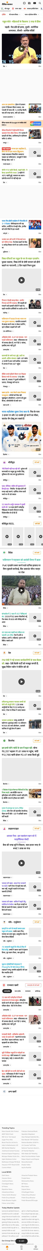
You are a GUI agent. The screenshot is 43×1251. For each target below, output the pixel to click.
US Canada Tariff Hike (29, 1145)
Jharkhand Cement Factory (10, 1151)
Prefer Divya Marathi (8, 1197)
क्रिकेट (5, 454)
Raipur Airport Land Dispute (30, 1159)
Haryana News (6, 1178)
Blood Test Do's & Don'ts (10, 1142)
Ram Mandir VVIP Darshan (30, 1140)
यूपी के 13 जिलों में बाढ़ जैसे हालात (30, 1211)
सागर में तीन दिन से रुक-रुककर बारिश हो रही (31, 1230)
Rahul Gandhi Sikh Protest (10, 1131)
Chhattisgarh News (28, 1192)
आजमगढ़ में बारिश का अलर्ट (8, 1230)
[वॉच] (34, 3)
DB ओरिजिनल (7, 331)
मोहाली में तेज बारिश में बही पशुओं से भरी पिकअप (31, 1219)
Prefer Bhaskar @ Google (30, 1200)
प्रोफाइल (35, 1249)
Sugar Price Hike (7, 1140)
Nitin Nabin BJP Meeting (29, 1153)
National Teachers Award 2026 (31, 1148)
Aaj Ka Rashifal (26, 1167)
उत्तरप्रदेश (6, 350)
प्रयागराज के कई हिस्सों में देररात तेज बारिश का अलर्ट (11, 1211)
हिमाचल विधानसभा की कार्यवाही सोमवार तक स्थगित (31, 1228)
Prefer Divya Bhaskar (28, 1197)
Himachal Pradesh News (29, 1175)
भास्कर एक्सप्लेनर (8, 117)
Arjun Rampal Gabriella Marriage (31, 1137)
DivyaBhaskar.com (28, 1244)
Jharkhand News (7, 1181)
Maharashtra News (28, 1181)
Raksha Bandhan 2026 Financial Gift (31, 1142)
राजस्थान (28, 991)
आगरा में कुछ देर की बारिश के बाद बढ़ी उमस (31, 1225)
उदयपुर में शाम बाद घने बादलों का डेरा (11, 1216)
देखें (21, 1249)
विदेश (4, 608)
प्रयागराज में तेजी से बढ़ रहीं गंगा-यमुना (11, 1228)
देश (4, 66)
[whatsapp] (36, 66)
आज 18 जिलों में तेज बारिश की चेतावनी (31, 1236)
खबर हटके (6, 405)
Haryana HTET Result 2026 (10, 1165)
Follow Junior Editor (8, 1203)
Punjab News (26, 1178)
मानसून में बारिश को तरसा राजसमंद (30, 1233)
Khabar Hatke (26, 1165)
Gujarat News (26, 1189)
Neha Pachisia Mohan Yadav (31, 1156)
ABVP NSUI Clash (7, 1134)
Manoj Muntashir (27, 1162)
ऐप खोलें (21, 1241)
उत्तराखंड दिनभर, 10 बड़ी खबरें (29, 1216)
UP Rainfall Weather (28, 1151)
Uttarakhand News (8, 1192)
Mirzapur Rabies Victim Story (11, 1156)
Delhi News (5, 1175)
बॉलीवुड (5, 480)
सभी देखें (37, 524)
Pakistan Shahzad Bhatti (29, 1131)
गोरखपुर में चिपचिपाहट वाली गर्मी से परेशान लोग (11, 1219)
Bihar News (25, 1186)
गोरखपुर (5, 386)
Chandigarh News (7, 1184)
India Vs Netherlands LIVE (10, 1145)
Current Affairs (6, 1167)
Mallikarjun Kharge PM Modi (11, 1162)
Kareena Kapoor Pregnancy (10, 1153)
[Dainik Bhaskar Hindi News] (7, 4)
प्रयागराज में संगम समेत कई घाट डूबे (10, 1233)
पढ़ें (7, 1249)
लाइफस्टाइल (6, 877)
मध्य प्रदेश (18, 991)
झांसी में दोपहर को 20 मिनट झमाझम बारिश (11, 1225)
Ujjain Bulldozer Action (9, 1159)
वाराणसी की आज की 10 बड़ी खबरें (10, 1214)
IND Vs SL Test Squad (9, 1137)
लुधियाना (5, 252)
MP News (25, 1184)
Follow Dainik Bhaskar (9, 1195)
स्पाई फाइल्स (6, 164)
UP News (5, 1186)
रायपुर (5, 143)
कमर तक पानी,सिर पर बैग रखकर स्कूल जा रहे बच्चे (31, 1222)
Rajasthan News (7, 1189)
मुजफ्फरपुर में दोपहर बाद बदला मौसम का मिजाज (11, 1222)
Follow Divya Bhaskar (29, 1195)
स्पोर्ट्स (5, 233)
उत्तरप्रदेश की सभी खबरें (33, 985)
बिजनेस (5, 784)
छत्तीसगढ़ (37, 991)
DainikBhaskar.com (8, 1244)
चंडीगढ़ (5, 313)
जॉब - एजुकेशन (7, 941)
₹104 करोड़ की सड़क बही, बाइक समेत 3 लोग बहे (31, 1214)
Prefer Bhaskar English (9, 1200)
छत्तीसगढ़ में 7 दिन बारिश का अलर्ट (10, 1236)
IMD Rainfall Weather (8, 1148)
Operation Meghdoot (28, 1134)
